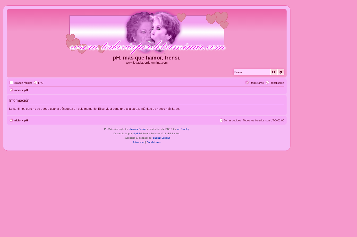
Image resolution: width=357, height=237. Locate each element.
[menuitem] (38, 83)
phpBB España (161, 137)
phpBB (136, 133)
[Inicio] (146, 32)
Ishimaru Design (137, 129)
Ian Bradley (183, 129)
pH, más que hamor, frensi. (146, 58)
